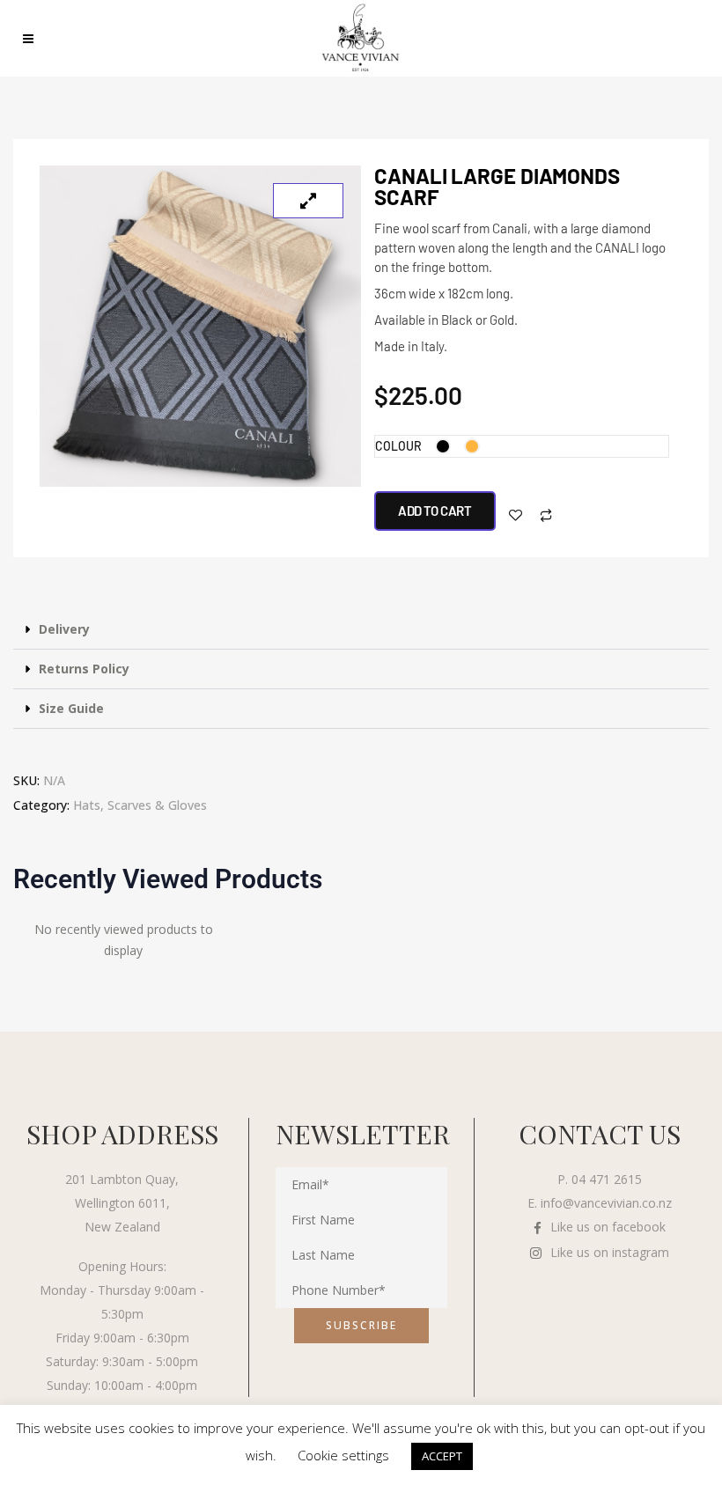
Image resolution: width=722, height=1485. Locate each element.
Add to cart (435, 510)
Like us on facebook (608, 1226)
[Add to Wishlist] (515, 515)
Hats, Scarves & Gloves (140, 805)
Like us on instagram (609, 1252)
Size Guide (71, 708)
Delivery (64, 629)
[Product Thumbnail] (308, 200)
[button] (361, 630)
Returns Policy (84, 668)
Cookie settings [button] (343, 1455)
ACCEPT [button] (442, 1456)
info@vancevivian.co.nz (606, 1203)
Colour (398, 445)
